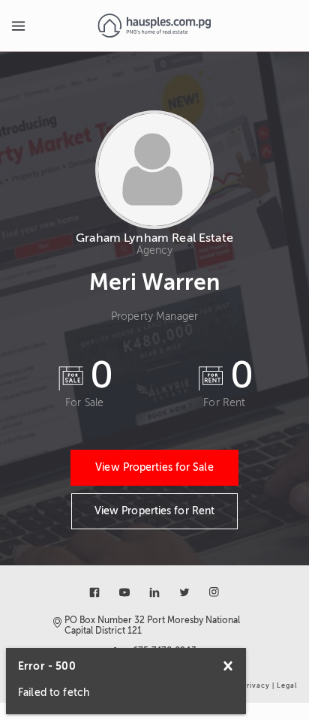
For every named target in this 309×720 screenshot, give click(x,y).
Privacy (256, 685)
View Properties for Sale (154, 467)
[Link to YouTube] (125, 592)
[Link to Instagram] (215, 592)
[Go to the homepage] (154, 26)
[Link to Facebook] (95, 592)
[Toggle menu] (18, 26)
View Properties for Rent (154, 511)
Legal (287, 685)
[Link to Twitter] (185, 592)
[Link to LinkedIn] (155, 592)
